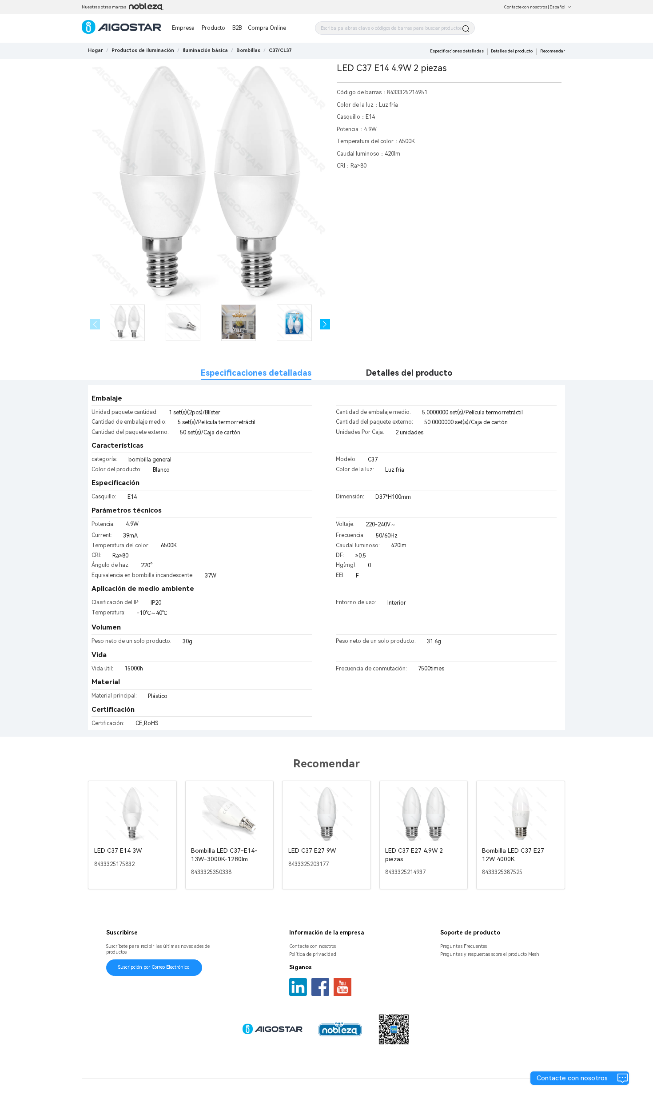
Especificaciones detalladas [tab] (256, 372)
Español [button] (557, 6)
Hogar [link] (95, 50)
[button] (325, 324)
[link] (142, 50)
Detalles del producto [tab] (409, 372)
